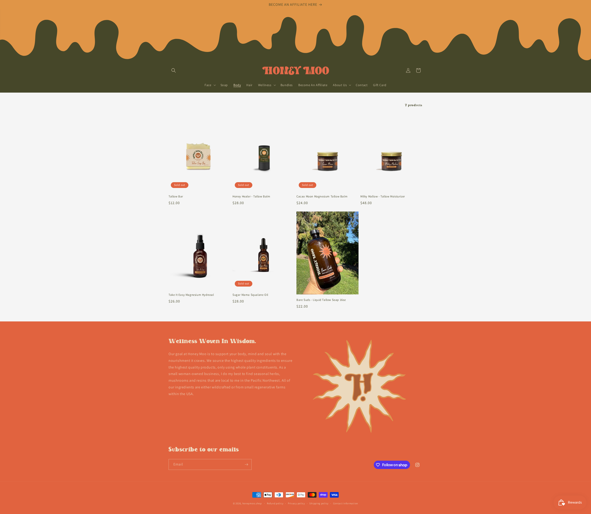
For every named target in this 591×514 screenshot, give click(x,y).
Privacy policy (296, 503)
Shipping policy (319, 503)
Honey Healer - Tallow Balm (251, 196)
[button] (174, 70)
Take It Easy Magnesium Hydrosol (191, 295)
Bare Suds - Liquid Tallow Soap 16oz (321, 300)
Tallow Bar (176, 196)
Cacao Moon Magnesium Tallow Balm (321, 196)
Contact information (345, 503)
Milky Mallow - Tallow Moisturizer (382, 196)
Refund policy (275, 503)
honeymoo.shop (252, 503)
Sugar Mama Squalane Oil (250, 295)
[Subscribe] (246, 464)
